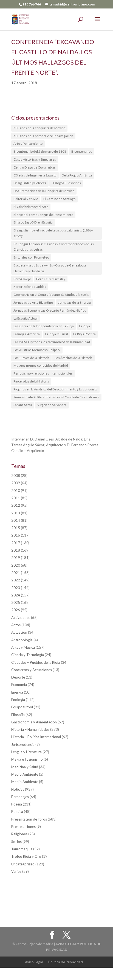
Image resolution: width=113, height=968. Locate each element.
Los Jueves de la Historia (31, 358)
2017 (15, 543)
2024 (15, 595)
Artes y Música (23, 647)
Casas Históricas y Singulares (34, 159)
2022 (15, 580)
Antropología (22, 640)
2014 (15, 520)
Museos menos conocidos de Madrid (40, 365)
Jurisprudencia (23, 744)
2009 (15, 483)
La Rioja (84, 326)
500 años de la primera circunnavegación (43, 136)
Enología (18, 699)
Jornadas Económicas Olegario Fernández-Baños (49, 310)
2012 (15, 505)
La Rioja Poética (84, 334)
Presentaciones (23, 826)
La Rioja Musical (56, 334)
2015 (15, 528)
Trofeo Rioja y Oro (26, 856)
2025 (15, 602)
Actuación (19, 632)
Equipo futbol (22, 707)
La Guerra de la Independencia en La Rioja (43, 326)
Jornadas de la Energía (74, 302)
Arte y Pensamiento (28, 143)
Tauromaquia (21, 849)
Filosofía (18, 714)
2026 (15, 610)
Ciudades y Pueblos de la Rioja (35, 662)
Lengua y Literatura (26, 752)
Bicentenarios (81, 151)
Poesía (16, 804)
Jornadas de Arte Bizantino (33, 302)
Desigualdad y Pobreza (29, 183)
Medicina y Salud (24, 767)
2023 (15, 588)
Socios (16, 841)
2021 (15, 572)
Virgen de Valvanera (52, 405)
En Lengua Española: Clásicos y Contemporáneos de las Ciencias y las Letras (53, 247)
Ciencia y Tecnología (27, 655)
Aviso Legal (34, 962)
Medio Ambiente (24, 774)
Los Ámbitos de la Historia (73, 358)
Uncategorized (23, 864)
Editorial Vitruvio (25, 199)
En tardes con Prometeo (31, 257)
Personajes (20, 797)
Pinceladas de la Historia (31, 381)
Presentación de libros (29, 819)
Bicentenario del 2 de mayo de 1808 (39, 151)
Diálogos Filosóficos (66, 183)
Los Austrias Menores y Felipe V (36, 350)
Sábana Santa (22, 405)
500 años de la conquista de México (39, 128)
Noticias (17, 789)
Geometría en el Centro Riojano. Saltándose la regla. (51, 294)
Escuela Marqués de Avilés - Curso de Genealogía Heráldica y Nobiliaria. (49, 268)
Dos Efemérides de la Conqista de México (43, 191)
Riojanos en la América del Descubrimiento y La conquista (55, 389)
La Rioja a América (26, 334)
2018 (15, 550)
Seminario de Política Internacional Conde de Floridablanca (56, 397)
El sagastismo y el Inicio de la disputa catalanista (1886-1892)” (53, 233)
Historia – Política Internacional (36, 737)
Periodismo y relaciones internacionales (43, 373)
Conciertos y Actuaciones (31, 670)
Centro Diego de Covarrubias (34, 167)
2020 (15, 565)
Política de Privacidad (65, 962)
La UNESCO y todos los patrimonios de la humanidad (51, 342)
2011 (15, 498)
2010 (15, 490)
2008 (15, 475)
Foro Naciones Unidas (29, 287)
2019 (15, 557)
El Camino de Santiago (59, 199)
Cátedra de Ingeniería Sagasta (34, 175)
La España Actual (25, 318)
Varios (16, 871)
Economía (19, 684)
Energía (17, 692)
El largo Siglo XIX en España (33, 222)
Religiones (19, 834)
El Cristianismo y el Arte (30, 207)
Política (17, 811)
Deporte (18, 677)
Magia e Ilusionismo (27, 759)
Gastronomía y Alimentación (34, 722)
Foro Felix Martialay (50, 279)
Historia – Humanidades (30, 729)
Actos (16, 625)
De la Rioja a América (77, 175)
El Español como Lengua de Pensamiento (43, 215)
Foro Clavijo (22, 279)
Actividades (20, 617)
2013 (15, 513)
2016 (15, 535)
